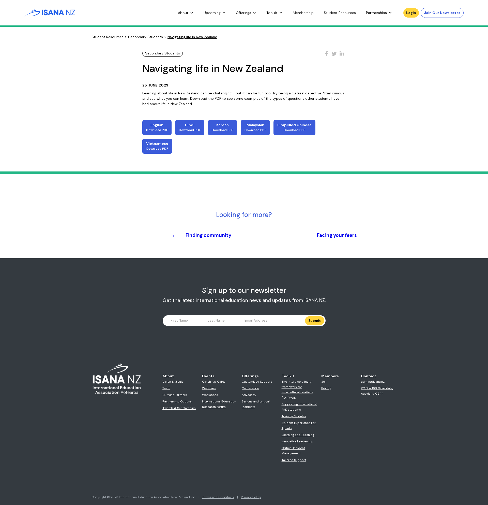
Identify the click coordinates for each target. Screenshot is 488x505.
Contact (368, 376)
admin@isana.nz (373, 382)
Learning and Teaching (298, 435)
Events (208, 376)
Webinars (209, 388)
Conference (250, 388)
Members (330, 376)
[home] (49, 13)
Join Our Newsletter (442, 12)
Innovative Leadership (297, 441)
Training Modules (294, 416)
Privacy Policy (251, 497)
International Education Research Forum (219, 404)
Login (411, 12)
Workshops (210, 395)
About (183, 12)
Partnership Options (177, 401)
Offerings (243, 12)
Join (324, 382)
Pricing (326, 388)
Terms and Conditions (218, 497)
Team (166, 388)
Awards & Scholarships (179, 408)
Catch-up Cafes (213, 382)
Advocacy (249, 395)
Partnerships (376, 12)
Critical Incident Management (293, 450)
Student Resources (340, 12)
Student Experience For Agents (299, 425)
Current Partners (174, 395)
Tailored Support (294, 460)
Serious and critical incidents (256, 404)
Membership (303, 12)
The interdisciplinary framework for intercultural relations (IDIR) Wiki (297, 390)
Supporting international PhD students (299, 407)
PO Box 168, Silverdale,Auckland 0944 (377, 391)
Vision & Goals (172, 382)
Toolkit (272, 12)
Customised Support (257, 382)
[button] (186, 13)
